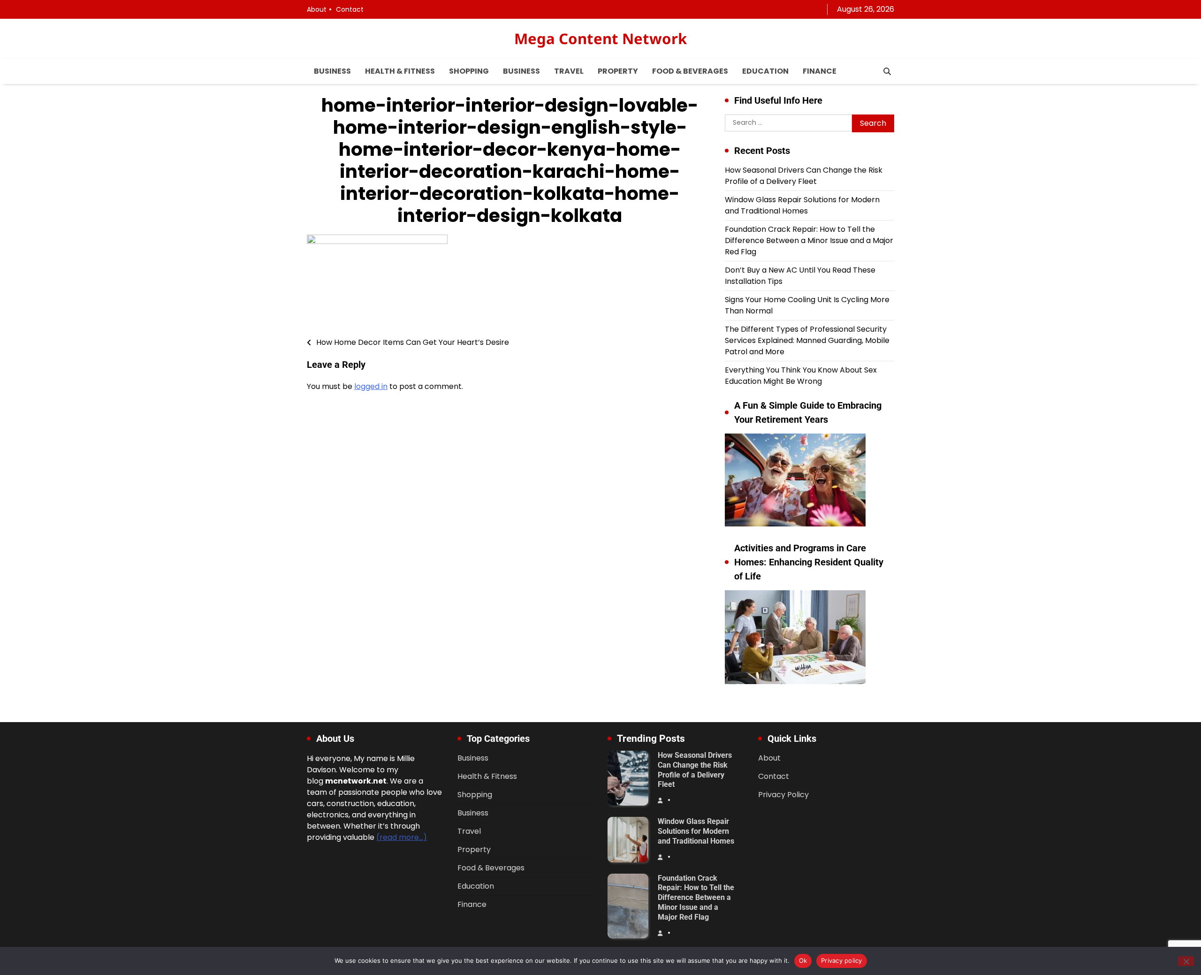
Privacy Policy (783, 794)
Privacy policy (841, 960)
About (317, 9)
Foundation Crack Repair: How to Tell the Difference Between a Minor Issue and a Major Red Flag (809, 240)
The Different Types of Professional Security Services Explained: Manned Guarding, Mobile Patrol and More (807, 340)
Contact (350, 9)
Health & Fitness (400, 71)
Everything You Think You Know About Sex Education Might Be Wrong (801, 376)
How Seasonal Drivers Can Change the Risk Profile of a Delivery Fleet (803, 176)
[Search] (887, 71)
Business (332, 71)
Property (618, 71)
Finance (819, 71)
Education (765, 71)
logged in (371, 386)
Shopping (469, 71)
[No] (1186, 961)
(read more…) (401, 837)
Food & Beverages (690, 71)
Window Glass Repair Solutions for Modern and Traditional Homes (802, 205)
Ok (803, 960)
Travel (569, 71)
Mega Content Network (600, 38)
